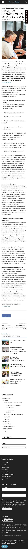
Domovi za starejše (7, 428)
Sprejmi (4, 546)
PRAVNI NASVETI (10, 407)
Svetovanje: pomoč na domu (13, 405)
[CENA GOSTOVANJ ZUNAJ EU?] (5, 342)
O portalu (4, 465)
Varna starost (5, 462)
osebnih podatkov (18, 505)
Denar (12, 6)
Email (3, 493)
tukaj (15, 543)
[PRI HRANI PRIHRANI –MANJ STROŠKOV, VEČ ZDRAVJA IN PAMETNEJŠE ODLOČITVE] (5, 349)
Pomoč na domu (6, 424)
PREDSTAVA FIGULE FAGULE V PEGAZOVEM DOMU (20, 327)
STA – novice (7, 437)
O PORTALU (7, 419)
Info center (21, 8)
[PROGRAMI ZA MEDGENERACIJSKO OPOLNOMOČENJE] (5, 374)
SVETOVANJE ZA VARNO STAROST (13, 403)
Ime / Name (5, 487)
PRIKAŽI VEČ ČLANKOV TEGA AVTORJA (11, 336)
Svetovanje (12, 8)
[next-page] (5, 387)
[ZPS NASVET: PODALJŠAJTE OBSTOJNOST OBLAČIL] (5, 359)
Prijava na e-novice (7, 509)
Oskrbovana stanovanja (8, 426)
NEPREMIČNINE (10, 410)
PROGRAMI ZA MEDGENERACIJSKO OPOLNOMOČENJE (16, 373)
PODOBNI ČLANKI (6, 334)
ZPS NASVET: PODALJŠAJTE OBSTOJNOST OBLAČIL (17, 358)
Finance (16, 8)
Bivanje (3, 360)
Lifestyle (7, 6)
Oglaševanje (5, 479)
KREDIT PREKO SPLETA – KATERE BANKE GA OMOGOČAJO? (17, 381)
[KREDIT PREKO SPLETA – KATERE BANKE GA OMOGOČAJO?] (5, 381)
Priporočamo (5, 469)
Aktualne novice (6, 398)
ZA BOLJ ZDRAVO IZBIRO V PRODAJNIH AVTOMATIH (7, 327)
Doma (3, 6)
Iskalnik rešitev (6, 421)
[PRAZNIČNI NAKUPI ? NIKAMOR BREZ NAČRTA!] (5, 366)
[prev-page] (3, 387)
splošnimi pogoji (6, 507)
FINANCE (8, 412)
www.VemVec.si (6, 306)
